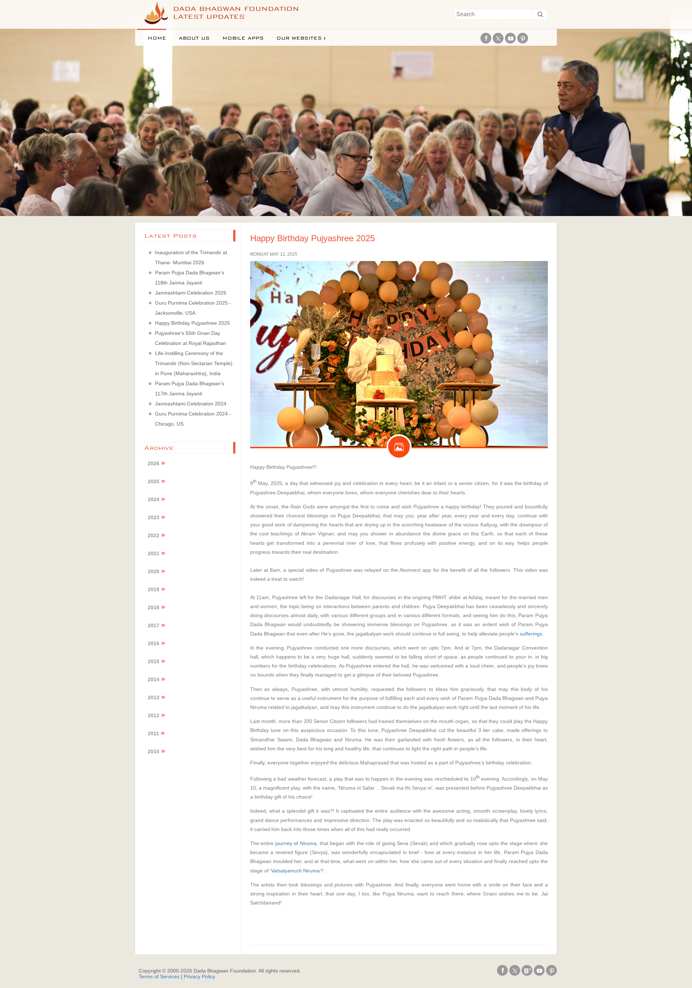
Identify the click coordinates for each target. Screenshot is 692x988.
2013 (153, 697)
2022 (153, 535)
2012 (153, 715)
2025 (153, 481)
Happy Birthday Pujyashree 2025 (312, 238)
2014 (153, 679)
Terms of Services (159, 976)
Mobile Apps (243, 38)
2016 (153, 643)
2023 (153, 517)
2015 (153, 661)
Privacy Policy (199, 976)
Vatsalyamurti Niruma (295, 871)
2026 (153, 463)
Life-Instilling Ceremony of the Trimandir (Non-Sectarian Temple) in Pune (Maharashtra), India (193, 363)
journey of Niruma (295, 843)
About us (194, 38)
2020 (153, 571)
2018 (153, 607)
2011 (153, 733)
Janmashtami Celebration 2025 (190, 293)
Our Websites (299, 38)
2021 (153, 553)
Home (157, 38)
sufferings (531, 634)
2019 (153, 589)
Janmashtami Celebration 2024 (190, 404)
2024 (153, 499)
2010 (153, 751)
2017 (153, 625)
